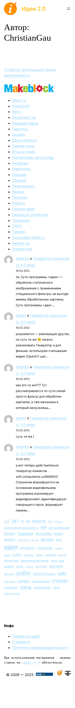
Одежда (19, 174)
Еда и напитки (24, 140)
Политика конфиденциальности (40, 647)
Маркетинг (21, 169)
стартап (60, 580)
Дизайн (18, 135)
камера (59, 548)
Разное (18, 192)
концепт (29, 554)
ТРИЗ (17, 226)
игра (59, 539)
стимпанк (10, 587)
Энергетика (22, 249)
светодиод (9, 581)
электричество (12, 593)
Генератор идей (26, 636)
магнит (62, 554)
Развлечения (23, 186)
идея (11, 546)
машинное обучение (35, 560)
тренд (25, 587)
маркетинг (11, 560)
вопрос (10, 539)
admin (21, 315)
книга (17, 555)
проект (29, 566)
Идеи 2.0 (34, 8)
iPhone (58, 521)
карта (7, 555)
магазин (50, 554)
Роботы (18, 203)
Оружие (19, 180)
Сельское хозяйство (30, 215)
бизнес (10, 534)
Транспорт (21, 220)
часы (56, 587)
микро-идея (57, 560)
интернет (27, 548)
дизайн (47, 539)
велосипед (43, 534)
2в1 (14, 520)
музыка (9, 566)
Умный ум (21, 243)
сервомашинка (41, 581)
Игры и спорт (24, 152)
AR (28, 521)
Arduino (39, 521)
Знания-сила (23, 146)
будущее (25, 533)
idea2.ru (19, 100)
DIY (50, 521)
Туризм (18, 232)
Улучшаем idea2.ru (28, 237)
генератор (23, 539)
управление (42, 587)
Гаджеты (20, 129)
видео (58, 534)
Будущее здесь (25, 123)
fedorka (22, 258)
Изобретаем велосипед (33, 157)
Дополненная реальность (21, 527)
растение (41, 566)
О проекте (21, 642)
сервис (23, 581)
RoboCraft (21, 106)
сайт (61, 573)
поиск (19, 566)
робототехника (44, 574)
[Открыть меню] (68, 8)
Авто (16, 112)
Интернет (20, 163)
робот (23, 573)
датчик (35, 540)
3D (22, 521)
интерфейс (45, 548)
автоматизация (59, 527)
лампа (39, 554)
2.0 (6, 521)
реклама (56, 566)
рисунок (9, 573)
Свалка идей (23, 209)
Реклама (19, 197)
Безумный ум (24, 117)
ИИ (44, 527)
